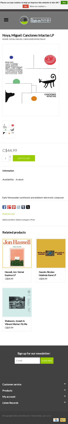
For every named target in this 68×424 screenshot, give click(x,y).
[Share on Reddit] (18, 207)
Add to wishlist (8, 220)
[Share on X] (28, 207)
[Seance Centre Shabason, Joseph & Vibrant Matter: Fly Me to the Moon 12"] (17, 302)
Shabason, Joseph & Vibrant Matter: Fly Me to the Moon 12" (16, 323)
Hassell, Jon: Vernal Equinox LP (14, 273)
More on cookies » (38, 6)
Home (5, 39)
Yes (64, 3)
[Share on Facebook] (4, 207)
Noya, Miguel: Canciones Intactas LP (27, 39)
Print (33, 220)
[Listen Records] (40, 20)
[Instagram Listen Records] (39, 370)
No (25, 6)
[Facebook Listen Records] (28, 370)
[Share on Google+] (9, 207)
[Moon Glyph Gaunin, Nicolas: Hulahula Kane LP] (51, 253)
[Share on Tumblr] (23, 207)
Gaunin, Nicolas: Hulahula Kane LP (47, 273)
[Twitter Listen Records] (34, 370)
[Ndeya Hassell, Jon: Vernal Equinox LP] (17, 253)
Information (8, 170)
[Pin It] (14, 207)
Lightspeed (46, 416)
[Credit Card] (55, 419)
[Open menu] (6, 20)
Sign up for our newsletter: (34, 353)
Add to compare (23, 220)
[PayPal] (62, 419)
